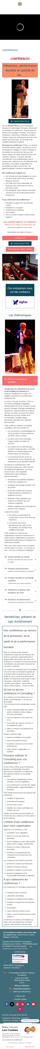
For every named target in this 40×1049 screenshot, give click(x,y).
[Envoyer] (34, 856)
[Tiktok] (17, 836)
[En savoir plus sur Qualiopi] (20, 790)
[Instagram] (20, 841)
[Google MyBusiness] (22, 836)
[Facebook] (6, 836)
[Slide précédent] (4, 267)
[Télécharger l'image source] (35, 278)
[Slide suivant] (35, 267)
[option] (20, 267)
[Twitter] (12, 836)
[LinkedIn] (28, 836)
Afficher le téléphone (21, 817)
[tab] (20, 380)
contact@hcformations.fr (22, 820)
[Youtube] (33, 836)
